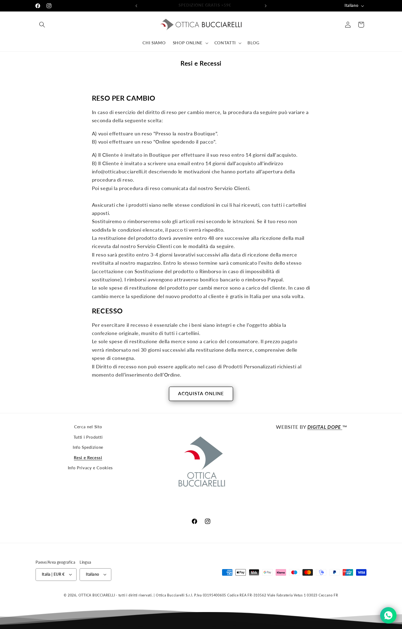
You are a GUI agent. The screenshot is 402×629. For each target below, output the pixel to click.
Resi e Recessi (88, 457)
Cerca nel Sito (88, 426)
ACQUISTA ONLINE (201, 393)
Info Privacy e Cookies (90, 467)
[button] (42, 24)
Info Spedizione (88, 447)
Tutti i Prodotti (88, 437)
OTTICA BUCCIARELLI (96, 595)
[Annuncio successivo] (266, 5)
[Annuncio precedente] (136, 5)
